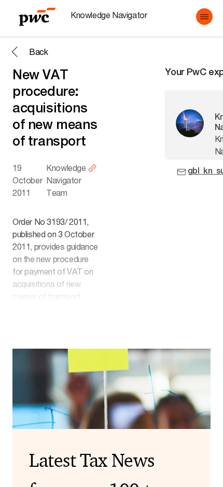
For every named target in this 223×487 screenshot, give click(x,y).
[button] (204, 16)
